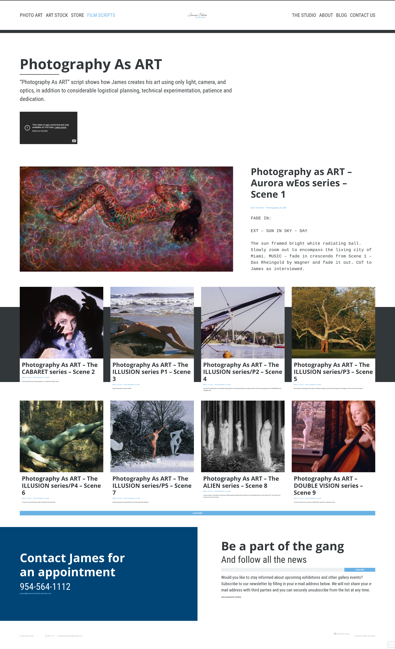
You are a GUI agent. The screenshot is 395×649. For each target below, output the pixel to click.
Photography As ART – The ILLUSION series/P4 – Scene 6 (61, 485)
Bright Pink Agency (369, 636)
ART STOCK (57, 15)
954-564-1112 (49, 636)
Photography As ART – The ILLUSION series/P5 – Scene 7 (152, 485)
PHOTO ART (31, 15)
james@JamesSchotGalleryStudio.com (35, 593)
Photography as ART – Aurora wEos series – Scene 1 (301, 182)
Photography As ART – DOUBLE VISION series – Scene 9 (328, 485)
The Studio (304, 15)
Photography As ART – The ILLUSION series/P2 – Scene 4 (242, 372)
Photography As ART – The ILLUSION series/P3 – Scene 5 (333, 372)
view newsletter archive (231, 597)
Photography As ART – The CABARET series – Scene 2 (60, 368)
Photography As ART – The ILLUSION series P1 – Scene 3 (151, 372)
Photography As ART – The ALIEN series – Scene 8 (241, 481)
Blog (341, 15)
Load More (197, 513)
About (326, 15)
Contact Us (362, 15)
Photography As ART (277, 208)
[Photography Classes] (341, 634)
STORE (77, 15)
